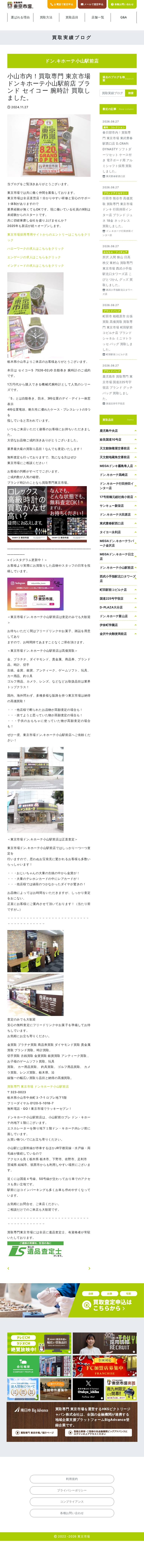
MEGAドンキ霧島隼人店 (116, 466)
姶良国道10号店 (110, 439)
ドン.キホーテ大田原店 (115, 514)
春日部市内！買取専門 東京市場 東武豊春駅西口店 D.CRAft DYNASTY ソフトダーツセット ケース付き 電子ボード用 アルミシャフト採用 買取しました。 (118, 148)
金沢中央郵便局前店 (113, 634)
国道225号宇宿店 (111, 598)
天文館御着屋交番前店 (115, 448)
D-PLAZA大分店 (111, 607)
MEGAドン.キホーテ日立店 (117, 556)
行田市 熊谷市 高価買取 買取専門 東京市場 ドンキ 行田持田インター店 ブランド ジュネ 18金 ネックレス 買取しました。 (118, 211)
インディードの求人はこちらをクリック (35, 265)
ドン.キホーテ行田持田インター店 (117, 486)
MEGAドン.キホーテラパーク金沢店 (117, 543)
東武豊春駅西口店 (112, 523)
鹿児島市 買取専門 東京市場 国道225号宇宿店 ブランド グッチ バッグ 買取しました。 (118, 384)
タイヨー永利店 (110, 532)
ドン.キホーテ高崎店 (114, 475)
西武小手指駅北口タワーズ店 (118, 578)
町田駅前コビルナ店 (113, 590)
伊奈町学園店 (109, 625)
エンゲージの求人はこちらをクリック (34, 257)
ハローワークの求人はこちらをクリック (35, 248)
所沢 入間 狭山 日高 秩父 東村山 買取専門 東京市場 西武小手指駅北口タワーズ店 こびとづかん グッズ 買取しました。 (118, 269)
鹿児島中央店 (109, 430)
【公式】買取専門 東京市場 (20, 5)
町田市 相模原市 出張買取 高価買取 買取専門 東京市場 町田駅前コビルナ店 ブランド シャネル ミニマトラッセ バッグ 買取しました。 (118, 329)
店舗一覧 (98, 17)
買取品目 (72, 17)
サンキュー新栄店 (112, 505)
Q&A (123, 17)
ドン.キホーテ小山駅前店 (117, 567)
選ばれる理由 (20, 17)
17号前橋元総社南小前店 (116, 497)
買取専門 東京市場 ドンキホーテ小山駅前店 (38, 1086)
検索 (131, 93)
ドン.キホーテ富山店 (114, 616)
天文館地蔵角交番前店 (115, 457)
